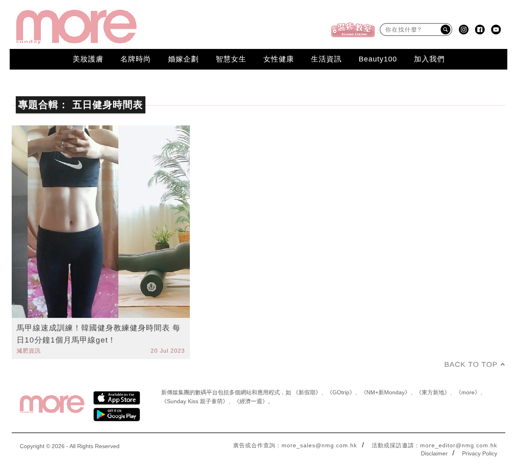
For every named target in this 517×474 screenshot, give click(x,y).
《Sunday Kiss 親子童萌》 (194, 401)
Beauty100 (378, 59)
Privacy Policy (479, 453)
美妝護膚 (88, 59)
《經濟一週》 (251, 401)
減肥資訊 (29, 350)
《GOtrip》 (341, 392)
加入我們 (429, 59)
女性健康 (278, 59)
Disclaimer (434, 453)
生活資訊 (326, 59)
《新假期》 (307, 392)
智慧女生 (231, 59)
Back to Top (471, 364)
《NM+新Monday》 (385, 392)
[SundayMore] (76, 27)
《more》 (468, 392)
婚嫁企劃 (183, 59)
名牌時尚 (135, 59)
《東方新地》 (433, 392)
